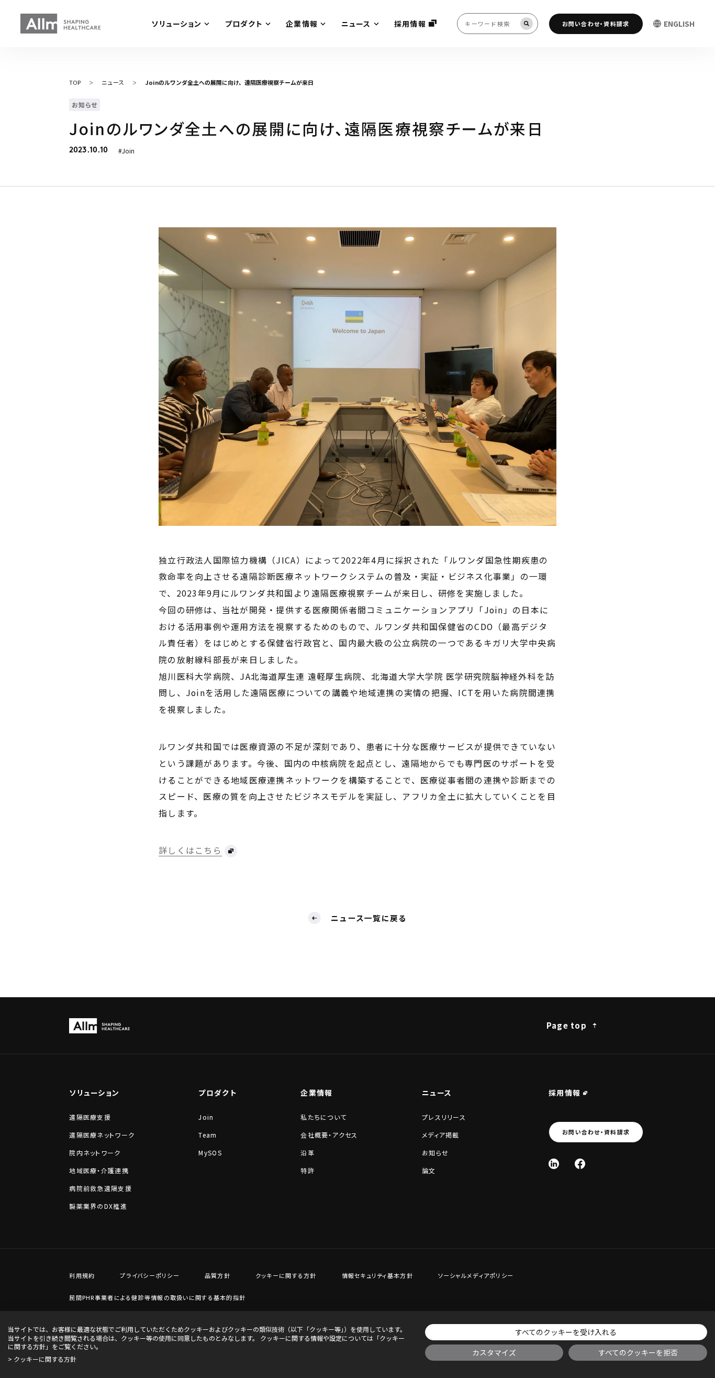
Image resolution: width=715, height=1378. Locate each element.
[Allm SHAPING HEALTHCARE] (61, 24)
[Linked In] (554, 1164)
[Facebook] (580, 1164)
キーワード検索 (1, 1)
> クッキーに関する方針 (42, 1359)
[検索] (526, 23)
